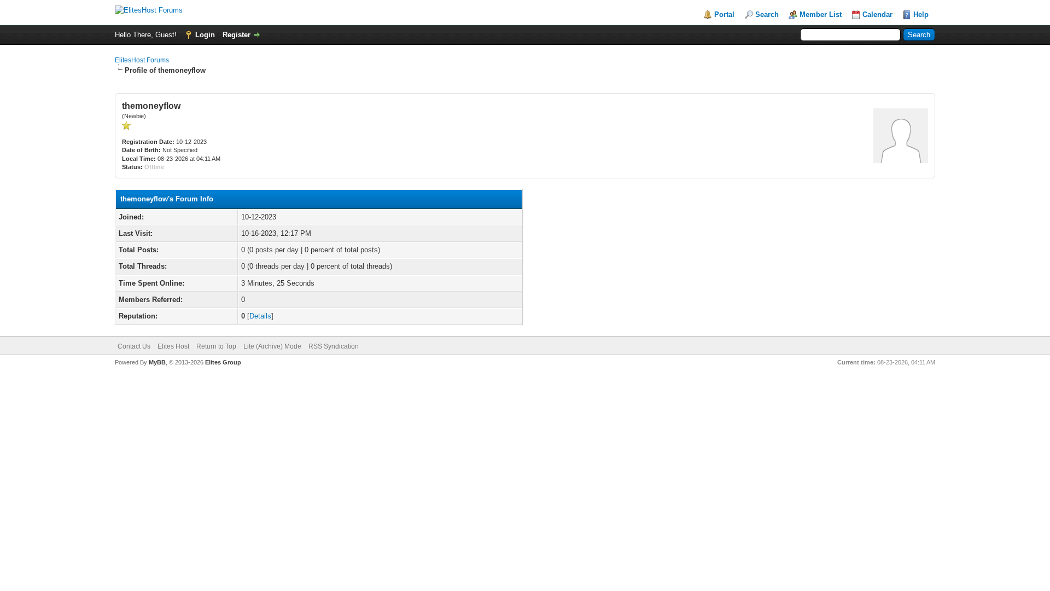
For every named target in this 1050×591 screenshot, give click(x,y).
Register (236, 35)
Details (260, 316)
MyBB (157, 362)
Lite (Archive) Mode (272, 346)
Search (767, 14)
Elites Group (223, 362)
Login (205, 35)
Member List (821, 14)
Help (921, 14)
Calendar (877, 14)
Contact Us (134, 346)
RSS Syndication (333, 346)
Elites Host (173, 346)
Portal (724, 14)
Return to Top (216, 346)
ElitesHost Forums (142, 60)
